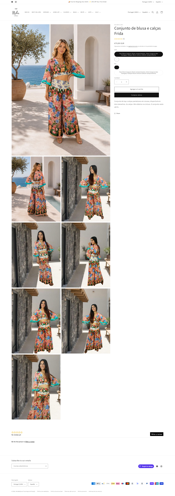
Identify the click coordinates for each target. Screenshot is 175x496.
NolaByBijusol (19, 491)
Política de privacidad (56, 491)
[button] (47, 12)
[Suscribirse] (45, 466)
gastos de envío (133, 46)
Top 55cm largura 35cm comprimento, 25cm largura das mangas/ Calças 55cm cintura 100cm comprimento (141, 73)
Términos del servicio (70, 491)
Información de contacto (95, 491)
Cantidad (117, 78)
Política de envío (82, 491)
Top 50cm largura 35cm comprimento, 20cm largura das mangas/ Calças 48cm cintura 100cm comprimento (138, 54)
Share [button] (118, 113)
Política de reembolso (43, 491)
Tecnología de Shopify (29, 491)
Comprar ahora (136, 95)
